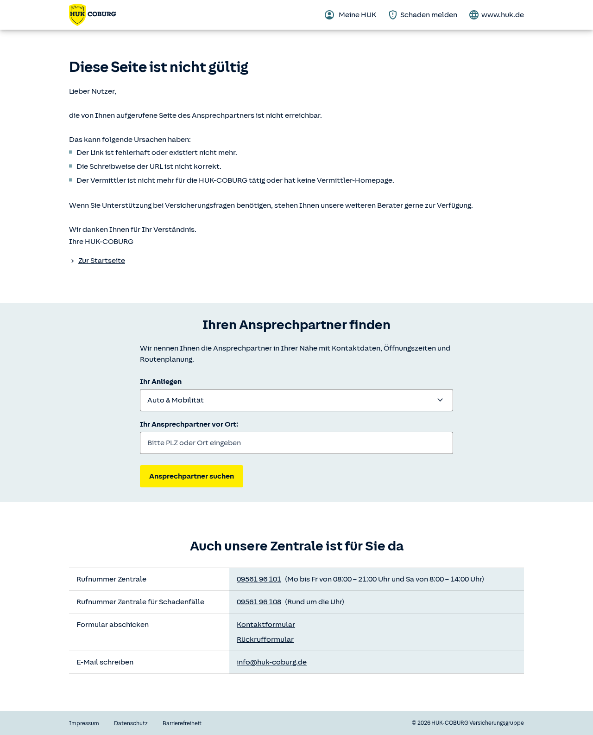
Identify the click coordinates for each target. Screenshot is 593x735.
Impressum (84, 723)
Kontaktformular (266, 624)
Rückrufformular (265, 639)
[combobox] (296, 400)
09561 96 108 (259, 602)
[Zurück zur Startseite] (92, 15)
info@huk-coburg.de (272, 662)
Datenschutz (131, 723)
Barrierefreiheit (182, 723)
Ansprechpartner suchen (191, 476)
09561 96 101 (259, 579)
